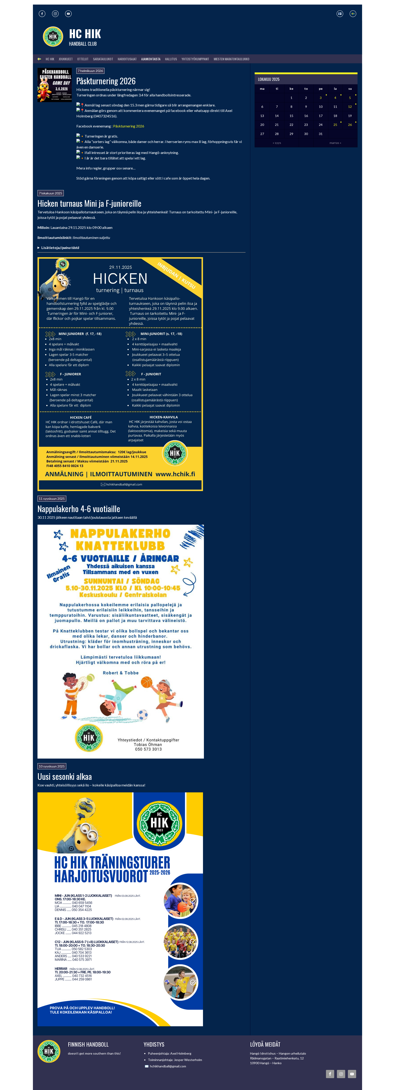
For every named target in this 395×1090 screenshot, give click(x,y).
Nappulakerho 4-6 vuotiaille (78, 508)
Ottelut (82, 58)
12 (350, 106)
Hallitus (171, 58)
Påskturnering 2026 (106, 80)
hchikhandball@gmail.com (168, 1066)
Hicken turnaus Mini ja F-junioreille (89, 203)
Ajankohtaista (150, 58)
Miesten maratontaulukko (231, 58)
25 (335, 125)
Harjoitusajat (127, 58)
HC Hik (50, 58)
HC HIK (85, 33)
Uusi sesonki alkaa (64, 776)
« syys (277, 143)
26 (350, 125)
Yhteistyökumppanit (195, 58)
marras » (335, 143)
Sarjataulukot (103, 58)
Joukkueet (66, 58)
